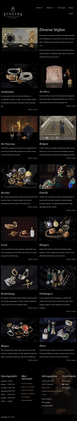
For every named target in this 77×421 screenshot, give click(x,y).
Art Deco (44, 91)
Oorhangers (46, 293)
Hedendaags (8, 293)
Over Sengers (25, 397)
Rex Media (11, 417)
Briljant (43, 143)
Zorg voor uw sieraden (28, 387)
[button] (39, 8)
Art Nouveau (8, 143)
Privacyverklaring (26, 400)
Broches (5, 192)
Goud (4, 244)
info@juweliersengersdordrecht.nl (52, 391)
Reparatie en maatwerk (28, 393)
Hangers (44, 244)
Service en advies (26, 383)
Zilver (42, 345)
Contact (44, 394)
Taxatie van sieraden (27, 390)
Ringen (5, 345)
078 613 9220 (46, 387)
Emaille (43, 192)
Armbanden (7, 91)
